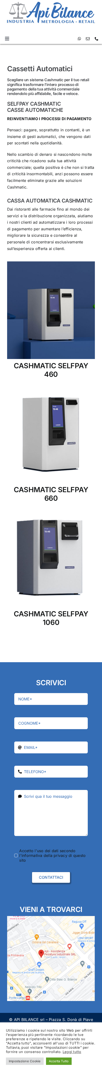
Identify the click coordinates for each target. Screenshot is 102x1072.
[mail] (88, 39)
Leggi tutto (72, 1052)
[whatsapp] (79, 39)
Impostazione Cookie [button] (25, 1061)
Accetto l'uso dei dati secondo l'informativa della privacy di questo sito (52, 855)
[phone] (96, 39)
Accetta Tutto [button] (59, 1061)
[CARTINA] (51, 918)
